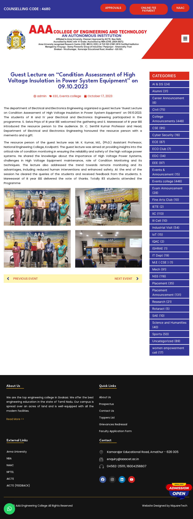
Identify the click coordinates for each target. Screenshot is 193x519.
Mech (156, 269)
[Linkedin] (122, 479)
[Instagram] (112, 479)
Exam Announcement (167, 188)
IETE (155, 207)
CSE (155, 128)
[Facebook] (102, 479)
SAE (155, 315)
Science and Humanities (169, 322)
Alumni (157, 91)
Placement (159, 283)
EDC (155, 156)
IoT (154, 234)
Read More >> (15, 419)
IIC (154, 213)
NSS (155, 276)
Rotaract (158, 308)
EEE (55, 96)
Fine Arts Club (162, 200)
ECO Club (159, 149)
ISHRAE (157, 248)
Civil (155, 109)
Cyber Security (163, 135)
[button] (9, 508)
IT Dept (157, 255)
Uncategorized (162, 341)
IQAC (155, 241)
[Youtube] (131, 479)
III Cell (156, 220)
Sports (157, 334)
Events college (70, 96)
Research (158, 302)
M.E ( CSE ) (160, 262)
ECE (155, 142)
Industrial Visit (162, 227)
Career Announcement (168, 98)
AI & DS (157, 84)
